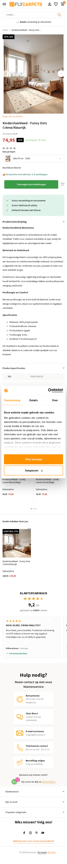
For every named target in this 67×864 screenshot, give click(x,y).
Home (5, 30)
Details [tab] (33, 400)
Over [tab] (55, 400)
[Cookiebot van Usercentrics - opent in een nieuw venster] (48, 390)
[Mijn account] (49, 4)
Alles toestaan (33, 459)
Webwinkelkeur (48, 781)
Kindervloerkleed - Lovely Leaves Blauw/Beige (13, 481)
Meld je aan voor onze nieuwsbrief (33, 841)
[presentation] (6, 73)
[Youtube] (42, 833)
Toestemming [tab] (12, 400)
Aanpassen (31, 470)
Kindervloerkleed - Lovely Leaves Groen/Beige (47, 481)
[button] (23, 110)
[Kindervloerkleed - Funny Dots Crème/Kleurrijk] (17, 543)
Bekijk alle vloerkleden (13, 116)
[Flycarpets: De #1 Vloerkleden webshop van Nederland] (25, 4)
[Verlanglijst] (56, 4)
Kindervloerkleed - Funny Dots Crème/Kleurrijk (16, 563)
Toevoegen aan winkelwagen (31, 184)
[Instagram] (30, 833)
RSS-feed (51, 852)
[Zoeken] (59, 14)
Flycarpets (42, 852)
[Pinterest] (36, 833)
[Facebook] (24, 833)
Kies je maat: (9, 151)
